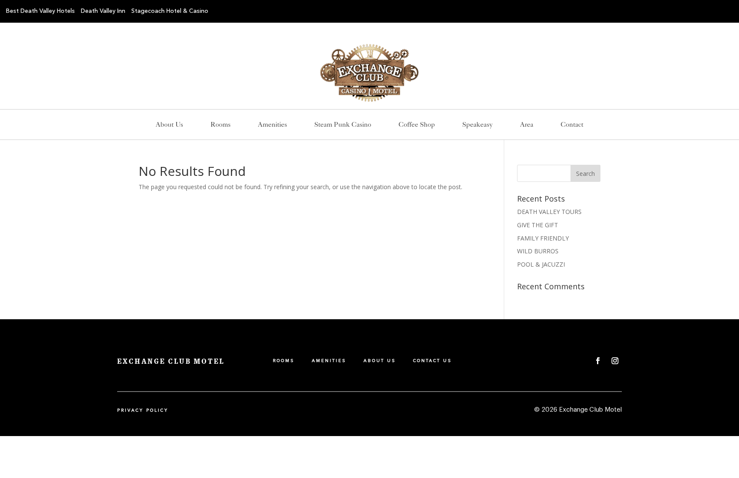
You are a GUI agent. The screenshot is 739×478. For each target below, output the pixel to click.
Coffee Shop (417, 125)
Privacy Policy (142, 410)
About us (169, 125)
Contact (572, 125)
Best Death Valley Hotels (40, 11)
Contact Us (432, 361)
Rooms (220, 125)
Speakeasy (477, 125)
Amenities (272, 125)
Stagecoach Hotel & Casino (169, 11)
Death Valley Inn (103, 11)
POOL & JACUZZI (541, 264)
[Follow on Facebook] (598, 361)
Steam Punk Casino (342, 125)
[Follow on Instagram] (615, 361)
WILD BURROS (538, 251)
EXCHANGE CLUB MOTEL (171, 361)
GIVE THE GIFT (537, 225)
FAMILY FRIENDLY (543, 238)
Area (526, 125)
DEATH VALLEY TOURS (549, 212)
